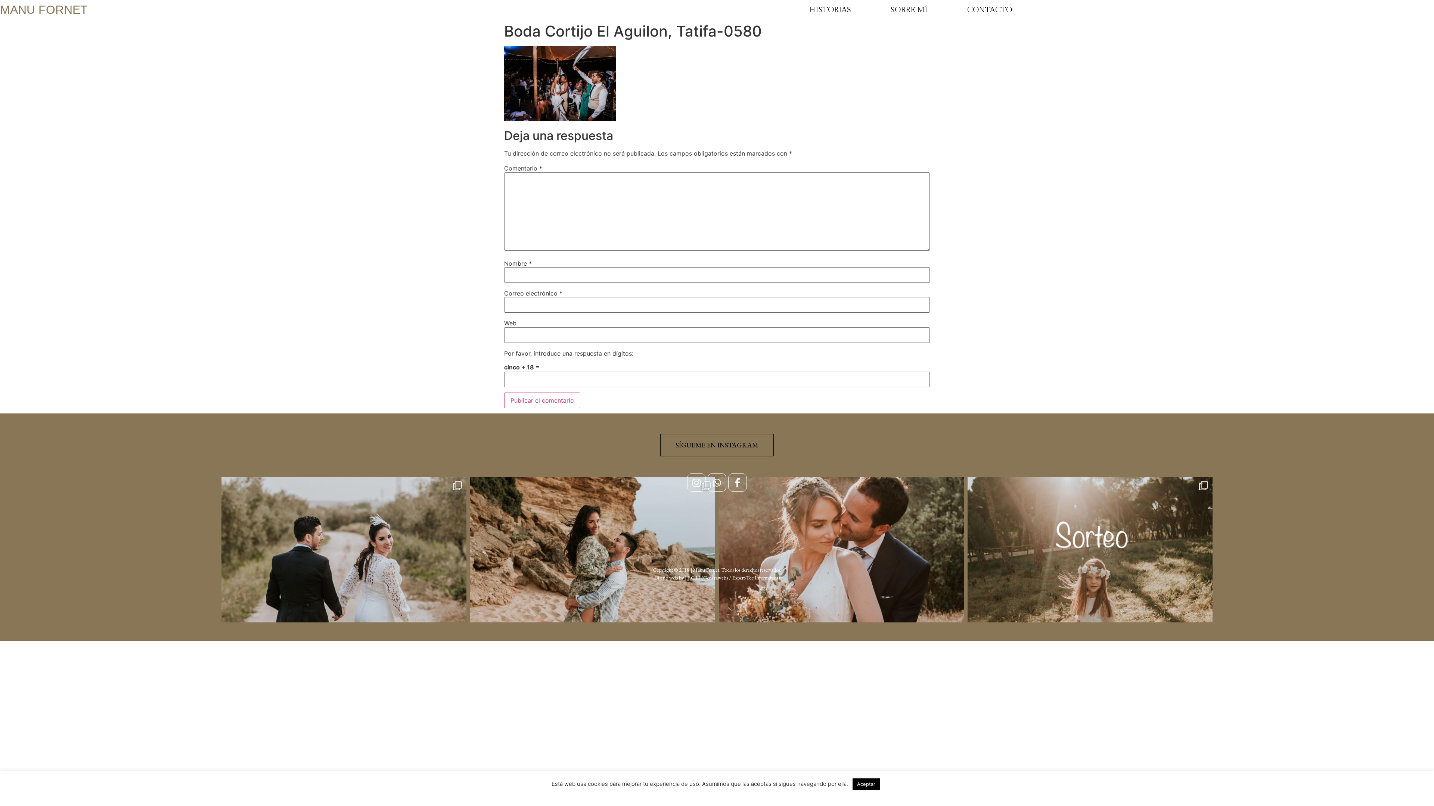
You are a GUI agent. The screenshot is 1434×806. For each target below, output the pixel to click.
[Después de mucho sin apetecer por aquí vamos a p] (841, 599)
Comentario (523, 168)
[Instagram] (696, 482)
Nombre (518, 263)
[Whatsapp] (717, 482)
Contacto (989, 10)
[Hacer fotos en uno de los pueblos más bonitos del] (592, 599)
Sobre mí (909, 10)
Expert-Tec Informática (755, 577)
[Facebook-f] (737, 482)
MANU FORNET (44, 9)
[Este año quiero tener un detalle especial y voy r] (1090, 599)
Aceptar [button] (866, 784)
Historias (830, 10)
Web (510, 323)
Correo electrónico (533, 293)
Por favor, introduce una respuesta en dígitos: (568, 353)
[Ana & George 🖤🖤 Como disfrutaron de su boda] (343, 599)
